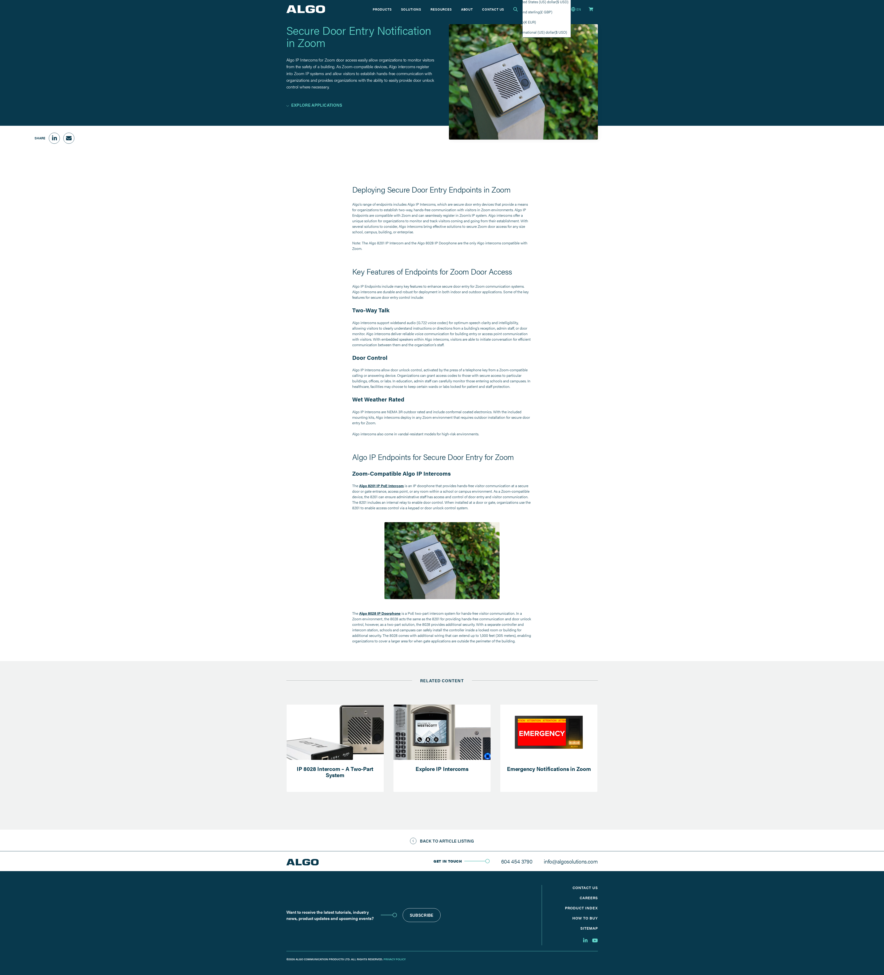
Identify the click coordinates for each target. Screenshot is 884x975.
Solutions (411, 9)
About (467, 9)
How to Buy (585, 918)
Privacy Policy (395, 959)
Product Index (581, 908)
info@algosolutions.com (571, 861)
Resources (441, 9)
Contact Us (493, 9)
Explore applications (316, 105)
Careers (589, 897)
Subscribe (421, 915)
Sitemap (589, 928)
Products (382, 9)
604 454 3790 (516, 861)
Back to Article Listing (447, 841)
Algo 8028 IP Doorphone (380, 613)
